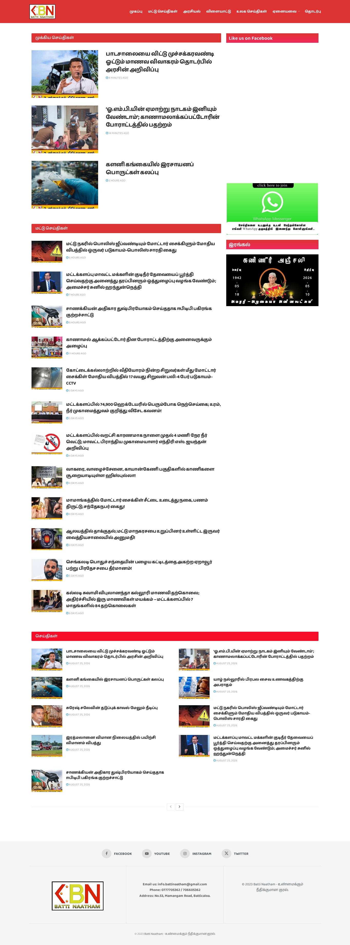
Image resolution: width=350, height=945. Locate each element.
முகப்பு (136, 11)
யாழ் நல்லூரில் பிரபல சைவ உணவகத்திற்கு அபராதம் (258, 682)
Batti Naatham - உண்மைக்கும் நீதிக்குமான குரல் (278, 887)
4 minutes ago (118, 78)
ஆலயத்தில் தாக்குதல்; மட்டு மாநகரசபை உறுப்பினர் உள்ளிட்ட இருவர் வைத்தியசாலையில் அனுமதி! (143, 534)
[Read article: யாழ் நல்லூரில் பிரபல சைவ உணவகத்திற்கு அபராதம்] (194, 688)
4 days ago (76, 455)
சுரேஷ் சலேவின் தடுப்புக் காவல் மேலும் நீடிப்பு (112, 708)
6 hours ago (77, 257)
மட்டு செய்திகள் (163, 11)
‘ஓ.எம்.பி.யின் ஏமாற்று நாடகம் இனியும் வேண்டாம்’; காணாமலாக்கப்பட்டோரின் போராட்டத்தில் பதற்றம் (163, 117)
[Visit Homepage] (54, 11)
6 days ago (76, 613)
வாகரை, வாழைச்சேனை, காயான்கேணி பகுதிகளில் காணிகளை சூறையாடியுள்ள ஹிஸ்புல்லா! (140, 472)
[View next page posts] (179, 807)
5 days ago (76, 576)
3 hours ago (117, 180)
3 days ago (76, 390)
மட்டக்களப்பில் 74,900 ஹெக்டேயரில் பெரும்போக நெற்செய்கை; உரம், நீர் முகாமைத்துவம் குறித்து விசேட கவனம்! (143, 407)
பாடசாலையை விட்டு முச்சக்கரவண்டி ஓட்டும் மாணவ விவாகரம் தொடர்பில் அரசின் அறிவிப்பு (160, 61)
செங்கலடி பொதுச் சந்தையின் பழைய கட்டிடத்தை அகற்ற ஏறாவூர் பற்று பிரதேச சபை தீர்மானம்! (139, 565)
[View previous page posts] (170, 807)
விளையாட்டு (218, 11)
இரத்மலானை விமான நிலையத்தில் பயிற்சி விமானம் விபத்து (111, 740)
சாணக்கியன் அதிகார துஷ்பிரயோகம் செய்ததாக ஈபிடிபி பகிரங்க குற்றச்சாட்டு (139, 311)
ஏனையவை (284, 11)
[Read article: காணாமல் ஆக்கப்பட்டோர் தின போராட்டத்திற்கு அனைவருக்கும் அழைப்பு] (47, 348)
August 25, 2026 (79, 663)
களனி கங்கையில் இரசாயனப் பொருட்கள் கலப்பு (150, 168)
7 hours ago (77, 295)
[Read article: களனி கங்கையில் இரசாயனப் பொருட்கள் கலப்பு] (65, 185)
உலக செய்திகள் (251, 11)
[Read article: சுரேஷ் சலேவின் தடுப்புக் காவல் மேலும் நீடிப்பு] (47, 716)
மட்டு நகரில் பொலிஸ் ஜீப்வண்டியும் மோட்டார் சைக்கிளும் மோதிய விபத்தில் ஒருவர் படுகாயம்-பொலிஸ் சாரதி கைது (140, 247)
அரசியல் (192, 11)
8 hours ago (77, 322)
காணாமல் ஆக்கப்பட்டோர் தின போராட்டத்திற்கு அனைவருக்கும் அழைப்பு (139, 342)
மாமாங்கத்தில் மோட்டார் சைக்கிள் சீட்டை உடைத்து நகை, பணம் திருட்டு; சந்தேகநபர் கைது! (137, 503)
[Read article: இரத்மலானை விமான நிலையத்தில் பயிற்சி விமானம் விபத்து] (47, 746)
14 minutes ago (118, 133)
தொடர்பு (313, 11)
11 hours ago (77, 353)
